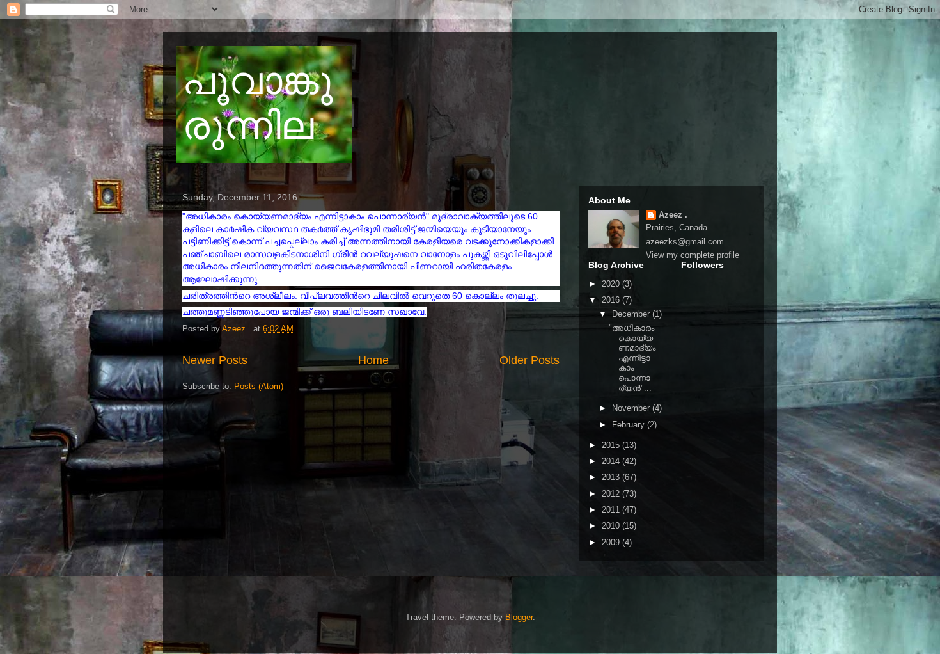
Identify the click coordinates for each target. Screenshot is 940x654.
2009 (612, 542)
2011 (612, 509)
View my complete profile (692, 255)
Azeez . (673, 214)
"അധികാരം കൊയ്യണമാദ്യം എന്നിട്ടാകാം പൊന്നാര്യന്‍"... (632, 358)
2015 (612, 445)
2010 (612, 525)
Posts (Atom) (258, 386)
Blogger (519, 617)
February (629, 424)
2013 (612, 477)
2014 (612, 461)
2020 (612, 284)
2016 (612, 300)
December (632, 314)
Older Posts (529, 360)
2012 (612, 493)
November (632, 408)
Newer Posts (214, 360)
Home (373, 360)
